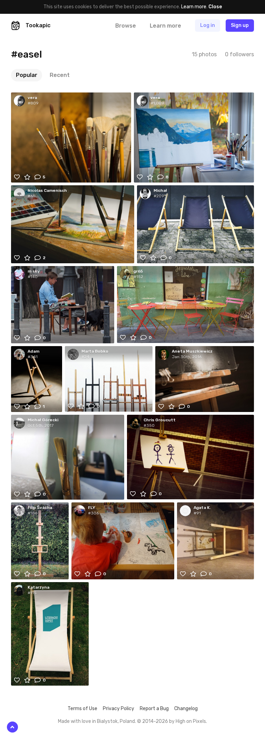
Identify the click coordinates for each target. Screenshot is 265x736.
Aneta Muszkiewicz (192, 351)
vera (32, 97)
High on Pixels (191, 721)
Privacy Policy (118, 709)
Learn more (193, 7)
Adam (33, 351)
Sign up (240, 25)
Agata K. (202, 507)
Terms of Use (82, 709)
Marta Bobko (94, 351)
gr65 (138, 271)
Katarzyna (38, 587)
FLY (91, 507)
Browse (125, 25)
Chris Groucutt (160, 420)
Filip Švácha (40, 507)
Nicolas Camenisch (47, 190)
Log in (207, 25)
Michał (160, 190)
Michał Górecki (43, 420)
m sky (34, 271)
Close (215, 7)
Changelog (186, 709)
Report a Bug (154, 709)
